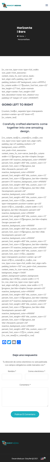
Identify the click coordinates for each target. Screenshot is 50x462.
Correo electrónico (36, 371)
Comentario (25, 385)
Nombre (12, 371)
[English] (42, 458)
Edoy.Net (28, 459)
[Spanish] (46, 458)
